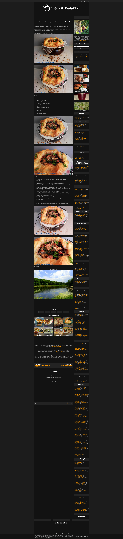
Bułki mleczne (82, 82)
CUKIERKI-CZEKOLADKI (77, 360)
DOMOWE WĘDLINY (85, 166)
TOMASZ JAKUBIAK (77, 510)
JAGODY (79, 296)
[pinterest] (82, 1)
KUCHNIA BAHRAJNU (84, 395)
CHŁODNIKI (76, 124)
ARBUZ (83, 290)
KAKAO (75, 282)
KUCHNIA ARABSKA (77, 387)
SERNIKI (75, 369)
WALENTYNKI (82, 488)
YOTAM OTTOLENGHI (83, 510)
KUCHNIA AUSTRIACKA (85, 394)
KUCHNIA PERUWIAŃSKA (78, 435)
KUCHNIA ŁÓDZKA (83, 191)
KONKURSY (83, 478)
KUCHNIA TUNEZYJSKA (83, 447)
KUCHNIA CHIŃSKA (77, 216)
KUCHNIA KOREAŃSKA (83, 422)
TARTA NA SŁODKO (84, 369)
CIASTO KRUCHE (83, 354)
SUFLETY (80, 369)
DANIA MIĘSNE (76, 376)
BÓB (83, 315)
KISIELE (75, 364)
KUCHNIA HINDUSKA (83, 410)
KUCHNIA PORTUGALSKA (78, 437)
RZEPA (79, 330)
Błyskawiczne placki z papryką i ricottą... (68, 334)
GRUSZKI (86, 295)
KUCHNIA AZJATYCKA (81, 215)
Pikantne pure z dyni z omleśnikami (39, 334)
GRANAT (82, 295)
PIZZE (79, 194)
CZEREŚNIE (80, 294)
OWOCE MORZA (76, 229)
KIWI (86, 297)
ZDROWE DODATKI (83, 138)
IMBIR (78, 237)
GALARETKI (76, 362)
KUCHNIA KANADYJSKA (77, 421)
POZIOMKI (80, 304)
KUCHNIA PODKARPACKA (78, 436)
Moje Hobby (69, 1)
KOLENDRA (76, 240)
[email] (85, 1)
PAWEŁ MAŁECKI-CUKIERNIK (78, 508)
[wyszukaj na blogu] (88, 1)
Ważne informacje (63, 1)
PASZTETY (76, 207)
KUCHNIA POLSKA (84, 190)
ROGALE (82, 271)
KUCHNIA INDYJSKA (77, 415)
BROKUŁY (76, 315)
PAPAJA (83, 302)
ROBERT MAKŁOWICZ (77, 509)
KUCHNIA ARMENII (84, 393)
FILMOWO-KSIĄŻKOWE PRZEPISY (79, 475)
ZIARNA (71, 338)
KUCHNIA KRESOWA (83, 423)
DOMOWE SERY (77, 154)
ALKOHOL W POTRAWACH (78, 281)
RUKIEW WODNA (77, 250)
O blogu (41, 1)
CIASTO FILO (43, 338)
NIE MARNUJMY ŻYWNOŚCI (78, 179)
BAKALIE (76, 189)
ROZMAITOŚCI (80, 485)
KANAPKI (83, 203)
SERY (58, 338)
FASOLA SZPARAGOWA (77, 320)
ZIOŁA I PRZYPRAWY (77, 256)
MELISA (80, 242)
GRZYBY (75, 321)
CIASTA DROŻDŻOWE (77, 348)
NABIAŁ (83, 157)
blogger (86, 56)
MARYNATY (76, 147)
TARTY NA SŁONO (84, 195)
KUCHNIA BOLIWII (77, 400)
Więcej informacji (79, 536)
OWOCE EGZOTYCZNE (77, 302)
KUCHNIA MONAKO (85, 429)
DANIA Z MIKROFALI (77, 471)
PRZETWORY (81, 147)
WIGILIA (80, 489)
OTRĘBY (75, 270)
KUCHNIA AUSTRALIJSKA (77, 394)
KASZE (75, 215)
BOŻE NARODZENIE (77, 470)
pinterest (76, 59)
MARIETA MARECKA (82, 503)
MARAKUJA (76, 300)
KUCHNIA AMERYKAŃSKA (78, 390)
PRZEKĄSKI (83, 247)
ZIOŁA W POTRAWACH (53, 340)
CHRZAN (80, 235)
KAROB (79, 297)
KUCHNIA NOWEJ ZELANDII (78, 433)
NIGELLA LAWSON (82, 505)
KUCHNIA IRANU (83, 415)
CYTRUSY (76, 294)
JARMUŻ (82, 237)
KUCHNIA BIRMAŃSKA (84, 397)
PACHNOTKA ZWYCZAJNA (78, 247)
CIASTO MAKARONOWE (77, 355)
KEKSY (86, 363)
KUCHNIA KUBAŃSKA (77, 424)
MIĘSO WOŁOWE (84, 380)
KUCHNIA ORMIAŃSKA (84, 434)
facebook (76, 56)
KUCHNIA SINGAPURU (77, 441)
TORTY (75, 370)
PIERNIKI (84, 367)
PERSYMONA (76, 303)
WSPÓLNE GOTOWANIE (77, 463)
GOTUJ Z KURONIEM (82, 501)
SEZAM (86, 251)
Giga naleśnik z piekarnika (58, 325)
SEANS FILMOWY (85, 117)
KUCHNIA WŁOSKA (77, 191)
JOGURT (85, 237)
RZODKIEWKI (83, 330)
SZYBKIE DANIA (79, 220)
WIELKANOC (76, 489)
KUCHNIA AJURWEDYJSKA (78, 388)
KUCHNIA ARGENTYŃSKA (78, 393)
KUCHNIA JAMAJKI (83, 417)
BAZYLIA (75, 235)
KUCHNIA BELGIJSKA (84, 396)
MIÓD (75, 157)
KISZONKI (79, 146)
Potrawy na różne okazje (55, 1)
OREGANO (85, 244)
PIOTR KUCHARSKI (85, 508)
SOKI (78, 284)
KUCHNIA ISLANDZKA (83, 416)
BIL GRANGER (81, 497)
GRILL (75, 203)
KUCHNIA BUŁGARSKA (84, 402)
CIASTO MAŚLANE (84, 355)
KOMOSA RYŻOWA (81, 240)
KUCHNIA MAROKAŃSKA (78, 428)
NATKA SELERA (76, 244)
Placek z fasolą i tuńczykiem (58, 335)
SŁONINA (84, 381)
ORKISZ (85, 269)
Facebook (57, 351)
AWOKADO (79, 291)
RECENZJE (76, 485)
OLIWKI (82, 327)
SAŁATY (82, 251)
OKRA (79, 327)
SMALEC (80, 207)
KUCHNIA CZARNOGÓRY (77, 404)
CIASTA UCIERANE (77, 350)
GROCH (83, 320)
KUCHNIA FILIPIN (83, 407)
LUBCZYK (86, 241)
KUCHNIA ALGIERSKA (77, 389)
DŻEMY (75, 146)
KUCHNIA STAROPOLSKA (77, 443)
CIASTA (40, 338)
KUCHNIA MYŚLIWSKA (83, 430)
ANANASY (79, 290)
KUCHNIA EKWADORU (77, 407)
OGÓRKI (75, 327)
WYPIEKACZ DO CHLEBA (84, 274)
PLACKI (56, 338)
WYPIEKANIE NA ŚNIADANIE (78, 464)
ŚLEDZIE (76, 208)
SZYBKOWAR (80, 168)
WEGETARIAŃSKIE (61, 338)
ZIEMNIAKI (76, 337)
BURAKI (38, 338)
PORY (80, 329)
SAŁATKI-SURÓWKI (77, 137)
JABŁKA (75, 296)
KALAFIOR (47, 338)
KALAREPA (79, 322)
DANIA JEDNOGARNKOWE (78, 166)
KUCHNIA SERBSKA (83, 440)
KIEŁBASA (76, 204)
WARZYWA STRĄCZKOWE (78, 335)
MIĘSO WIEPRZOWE (77, 380)
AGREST (75, 290)
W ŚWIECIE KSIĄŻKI (77, 118)
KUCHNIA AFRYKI (83, 387)
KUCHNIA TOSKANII (77, 447)
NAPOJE (76, 283)
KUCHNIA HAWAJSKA (77, 410)
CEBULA (75, 316)
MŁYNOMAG (85, 217)
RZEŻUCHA (85, 250)
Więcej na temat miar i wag (56, 346)
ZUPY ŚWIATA (76, 126)
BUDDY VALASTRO (77, 498)
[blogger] (84, 1)
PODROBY (76, 381)
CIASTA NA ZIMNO (77, 349)
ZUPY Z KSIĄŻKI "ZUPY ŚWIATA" (78, 125)
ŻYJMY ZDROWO (77, 140)
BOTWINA (85, 314)
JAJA (80, 154)
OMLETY (76, 158)
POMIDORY (76, 329)
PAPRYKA (79, 328)
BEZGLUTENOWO (77, 132)
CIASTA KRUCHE (83, 348)
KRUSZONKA (79, 364)
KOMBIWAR (76, 168)
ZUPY (83, 124)
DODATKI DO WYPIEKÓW (81, 175)
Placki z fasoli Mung (49, 325)
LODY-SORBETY (85, 364)
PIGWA (80, 303)
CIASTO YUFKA (83, 357)
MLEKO (79, 157)
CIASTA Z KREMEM (83, 350)
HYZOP (75, 237)
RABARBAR (84, 304)
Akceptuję (86, 536)
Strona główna (36, 1)
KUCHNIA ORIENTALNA (77, 434)
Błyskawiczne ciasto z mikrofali (81, 72)
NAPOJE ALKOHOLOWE (81, 283)
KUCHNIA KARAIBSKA (84, 421)
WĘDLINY (76, 169)
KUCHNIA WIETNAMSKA (78, 449)
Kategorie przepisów (47, 1)
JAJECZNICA (84, 154)
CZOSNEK (83, 235)
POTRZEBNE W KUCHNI (77, 483)
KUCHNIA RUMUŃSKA (77, 440)
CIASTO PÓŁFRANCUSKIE (84, 356)
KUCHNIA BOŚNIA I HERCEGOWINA (79, 401)
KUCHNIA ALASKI (84, 388)
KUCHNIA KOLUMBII (77, 422)
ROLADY (82, 368)
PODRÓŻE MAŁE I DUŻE (77, 117)
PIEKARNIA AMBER (80, 462)
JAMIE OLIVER (76, 502)
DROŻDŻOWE (83, 267)
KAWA (79, 282)
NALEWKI (83, 282)
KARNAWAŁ (78, 478)
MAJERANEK (76, 242)
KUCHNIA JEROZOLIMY (77, 420)
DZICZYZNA (79, 377)
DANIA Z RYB (82, 376)
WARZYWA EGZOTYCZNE (78, 334)
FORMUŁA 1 (76, 476)
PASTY (75, 180)
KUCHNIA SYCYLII (84, 443)
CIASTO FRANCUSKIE (77, 354)
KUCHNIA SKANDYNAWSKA (78, 442)
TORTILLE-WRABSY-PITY (77, 196)
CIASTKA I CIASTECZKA (77, 353)
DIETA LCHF (80, 133)
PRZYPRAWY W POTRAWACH (81, 180)
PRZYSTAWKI (82, 484)
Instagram (61, 351)
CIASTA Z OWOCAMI (77, 351)
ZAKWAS (76, 275)
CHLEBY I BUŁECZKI (77, 264)
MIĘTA (75, 243)
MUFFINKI (76, 367)
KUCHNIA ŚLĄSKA (77, 453)
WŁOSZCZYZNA (85, 335)
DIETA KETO (76, 133)
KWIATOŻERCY (81, 241)
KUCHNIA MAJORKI (77, 427)
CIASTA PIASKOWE (83, 349)
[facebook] (79, 1)
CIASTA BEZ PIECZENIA (77, 347)
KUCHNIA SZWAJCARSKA (84, 444)
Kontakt (55, 358)
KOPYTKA (79, 190)
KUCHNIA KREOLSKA (77, 423)
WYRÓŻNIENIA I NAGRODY (78, 490)
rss (86, 59)
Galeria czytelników (62, 352)
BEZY (79, 344)
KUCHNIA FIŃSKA (77, 408)
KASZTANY (82, 297)
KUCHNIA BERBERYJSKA (77, 397)
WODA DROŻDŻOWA (77, 274)
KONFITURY (83, 146)
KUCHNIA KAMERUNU (84, 420)
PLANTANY (84, 303)
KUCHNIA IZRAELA (77, 417)
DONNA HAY (81, 498)
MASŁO (80, 176)
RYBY (81, 229)
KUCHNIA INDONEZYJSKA (78, 414)
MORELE (83, 300)
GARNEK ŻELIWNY (83, 167)
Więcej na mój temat (82, 40)
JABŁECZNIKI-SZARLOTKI (82, 362)
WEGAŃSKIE (83, 137)
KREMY (80, 124)
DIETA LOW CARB (77, 134)
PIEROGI (76, 194)
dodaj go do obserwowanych (59, 379)
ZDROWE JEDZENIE (67, 338)
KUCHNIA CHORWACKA (84, 403)
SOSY (75, 181)
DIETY (81, 134)
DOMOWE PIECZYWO (80, 202)
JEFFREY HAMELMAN (82, 502)
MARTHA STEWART (77, 504)
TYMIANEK (81, 254)
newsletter (81, 59)
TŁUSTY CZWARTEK (77, 488)
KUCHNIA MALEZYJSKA (83, 427)
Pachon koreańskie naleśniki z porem (48, 334)
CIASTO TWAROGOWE (77, 357)
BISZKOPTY (83, 344)
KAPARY (75, 297)
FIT (45, 338)
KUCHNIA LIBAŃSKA (83, 424)
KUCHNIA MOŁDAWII (77, 430)
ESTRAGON (79, 236)
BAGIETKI (76, 263)
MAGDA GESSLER (77, 503)
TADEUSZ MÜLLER (83, 509)
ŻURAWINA (76, 308)
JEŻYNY (83, 296)
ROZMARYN (80, 249)
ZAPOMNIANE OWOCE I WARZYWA (79, 255)
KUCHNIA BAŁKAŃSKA (77, 396)
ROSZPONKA (76, 249)
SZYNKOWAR (85, 168)
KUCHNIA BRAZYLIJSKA (77, 402)
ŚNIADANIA (80, 158)
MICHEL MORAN (83, 504)
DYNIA (75, 295)
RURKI (85, 368)
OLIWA (84, 179)
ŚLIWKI (86, 307)
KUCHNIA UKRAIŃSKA (83, 448)
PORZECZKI (76, 304)
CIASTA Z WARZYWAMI (84, 351)
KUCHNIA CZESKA (84, 404)
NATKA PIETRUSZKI (80, 243)
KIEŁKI (84, 323)
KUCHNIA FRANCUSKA (52, 338)
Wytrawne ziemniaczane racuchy (81, 91)
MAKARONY (76, 217)
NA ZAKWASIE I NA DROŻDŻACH (78, 269)
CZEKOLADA (83, 360)
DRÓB (75, 377)
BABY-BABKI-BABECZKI (78, 343)
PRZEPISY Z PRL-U (77, 484)
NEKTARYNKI (76, 301)
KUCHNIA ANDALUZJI (77, 391)
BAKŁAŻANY (80, 314)
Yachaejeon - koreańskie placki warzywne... (68, 325)
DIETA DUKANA (82, 132)
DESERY (76, 361)
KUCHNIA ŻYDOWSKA (77, 455)
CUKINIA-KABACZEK (77, 317)
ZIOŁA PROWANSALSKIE (84, 256)
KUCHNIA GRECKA (83, 228)
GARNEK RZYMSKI (77, 167)
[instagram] (81, 1)
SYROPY (82, 284)
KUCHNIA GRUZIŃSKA (83, 409)
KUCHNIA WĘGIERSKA (77, 450)
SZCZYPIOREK (76, 254)
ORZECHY (80, 301)
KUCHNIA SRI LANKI (85, 442)
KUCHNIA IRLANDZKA (77, 416)
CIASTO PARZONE (77, 356)
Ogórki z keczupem (82, 110)
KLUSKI (75, 190)
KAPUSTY (76, 323)
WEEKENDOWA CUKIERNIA (81, 370)
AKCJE (75, 462)
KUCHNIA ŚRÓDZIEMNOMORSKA (79, 454)
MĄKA (80, 217)
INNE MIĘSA (84, 377)
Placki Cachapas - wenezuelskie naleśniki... (39, 325)
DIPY (75, 175)
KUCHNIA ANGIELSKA (84, 391)
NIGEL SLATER (76, 505)
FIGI (78, 295)
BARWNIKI (76, 344)
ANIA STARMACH (77, 497)
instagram (81, 56)
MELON (79, 300)
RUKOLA (81, 250)
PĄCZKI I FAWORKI (77, 368)
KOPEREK (76, 176)
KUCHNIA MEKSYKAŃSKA (78, 429)
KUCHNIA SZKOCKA (77, 444)
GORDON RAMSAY (77, 501)
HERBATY (86, 236)
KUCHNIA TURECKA (77, 448)
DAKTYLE (85, 294)
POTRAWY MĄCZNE (77, 195)
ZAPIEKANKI (79, 181)
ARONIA (75, 291)
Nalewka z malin (81, 100)
